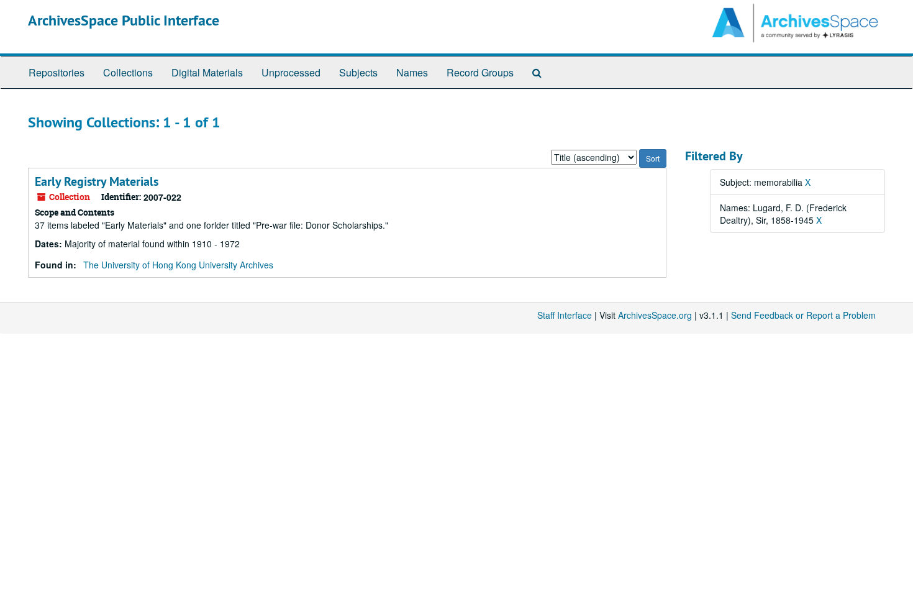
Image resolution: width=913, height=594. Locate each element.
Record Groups (480, 72)
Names (412, 72)
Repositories (56, 72)
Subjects (358, 72)
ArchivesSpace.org (655, 315)
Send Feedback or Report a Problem (803, 315)
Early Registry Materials (96, 181)
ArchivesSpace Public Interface (123, 20)
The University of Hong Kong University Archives (178, 264)
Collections (128, 72)
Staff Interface (564, 315)
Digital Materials (207, 72)
